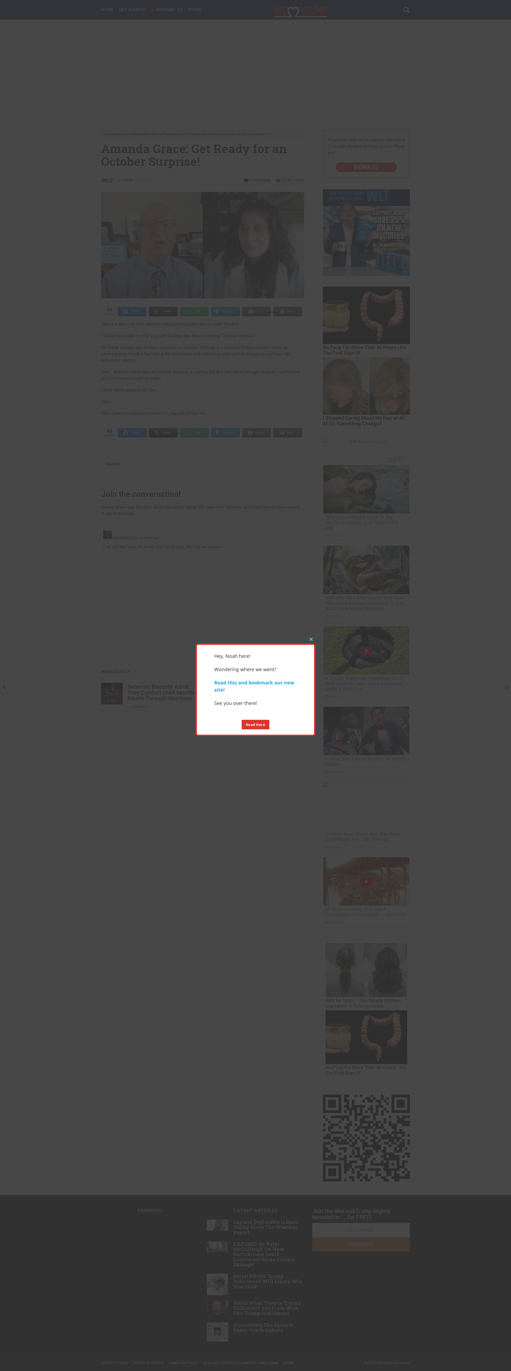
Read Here (255, 724)
